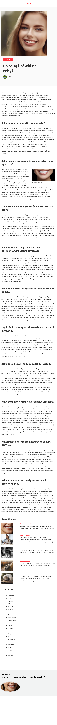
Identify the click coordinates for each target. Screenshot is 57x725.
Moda (9, 612)
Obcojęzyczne (12, 620)
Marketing (11, 609)
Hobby (10, 604)
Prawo (10, 625)
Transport (11, 642)
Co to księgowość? (26, 535)
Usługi (10, 650)
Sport (9, 636)
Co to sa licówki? (25, 524)
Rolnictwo (11, 631)
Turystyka (11, 644)
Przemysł (10, 628)
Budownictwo (12, 595)
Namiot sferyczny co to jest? (29, 574)
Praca (9, 623)
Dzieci (9, 598)
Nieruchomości (12, 617)
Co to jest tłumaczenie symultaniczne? (32, 548)
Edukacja (10, 601)
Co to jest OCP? (25, 561)
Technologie (11, 639)
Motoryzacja (11, 615)
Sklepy (10, 634)
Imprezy (10, 606)
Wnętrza (10, 653)
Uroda (10, 647)
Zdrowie (8, 59)
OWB (28, 3)
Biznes (10, 593)
